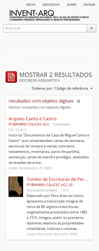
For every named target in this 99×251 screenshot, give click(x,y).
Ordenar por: (42, 88)
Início (30, 4)
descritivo (51, 4)
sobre (71, 4)
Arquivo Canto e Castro (33, 119)
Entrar (89, 4)
